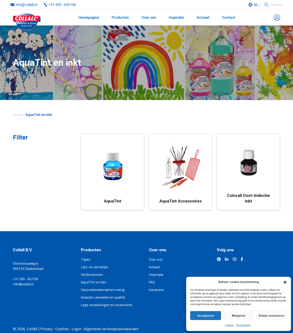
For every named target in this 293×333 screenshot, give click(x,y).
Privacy (46, 328)
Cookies (229, 325)
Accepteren (205, 315)
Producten (120, 17)
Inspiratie (176, 17)
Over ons (149, 17)
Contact (228, 17)
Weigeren (238, 315)
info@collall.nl (26, 5)
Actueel (203, 17)
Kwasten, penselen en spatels (103, 297)
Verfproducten (92, 274)
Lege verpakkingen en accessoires (106, 305)
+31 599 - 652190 (62, 5)
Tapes (85, 259)
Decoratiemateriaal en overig (103, 290)
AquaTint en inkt (93, 282)
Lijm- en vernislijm (94, 267)
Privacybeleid (243, 325)
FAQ (152, 282)
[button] (285, 282)
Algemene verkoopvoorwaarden (111, 328)
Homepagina (89, 17)
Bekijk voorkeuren (271, 315)
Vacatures (156, 290)
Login (76, 328)
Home (18, 115)
